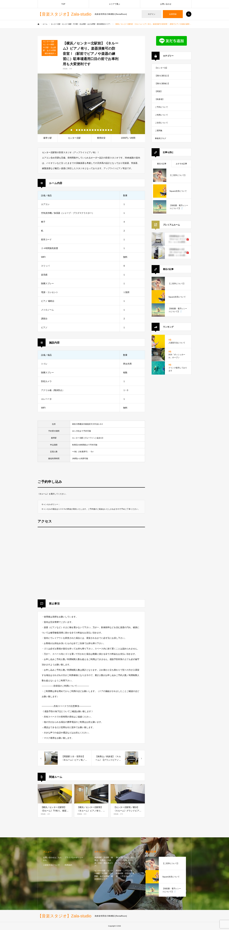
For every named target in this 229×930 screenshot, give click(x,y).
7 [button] (87, 130)
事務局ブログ (160, 138)
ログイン (151, 14)
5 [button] (82, 130)
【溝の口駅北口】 (162, 76)
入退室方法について (51, 865)
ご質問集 (158, 130)
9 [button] (92, 130)
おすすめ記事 (181, 164)
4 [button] (79, 130)
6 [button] (84, 130)
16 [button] (111, 130)
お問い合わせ (165, 4)
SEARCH (188, 14)
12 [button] (100, 130)
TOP (63, 4)
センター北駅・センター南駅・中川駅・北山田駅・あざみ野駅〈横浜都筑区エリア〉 (103, 875)
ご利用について (161, 115)
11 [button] (98, 130)
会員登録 (173, 14)
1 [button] (71, 130)
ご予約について (161, 107)
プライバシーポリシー (74, 857)
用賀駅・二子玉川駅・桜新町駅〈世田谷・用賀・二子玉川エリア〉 (125, 873)
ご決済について (161, 123)
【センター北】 (161, 68)
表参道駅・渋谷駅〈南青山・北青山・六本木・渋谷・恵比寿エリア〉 (103, 861)
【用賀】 (158, 91)
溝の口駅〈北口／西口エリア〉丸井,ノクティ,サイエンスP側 (125, 860)
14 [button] (106, 130)
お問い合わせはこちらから (52, 858)
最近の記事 (161, 164)
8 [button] (90, 130)
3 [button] (77, 130)
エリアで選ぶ (114, 4)
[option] (91, 104)
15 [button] (108, 130)
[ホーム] (38, 24)
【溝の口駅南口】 (162, 83)
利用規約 (68, 865)
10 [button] (95, 130)
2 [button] (74, 130)
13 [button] (103, 130)
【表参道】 (159, 99)
